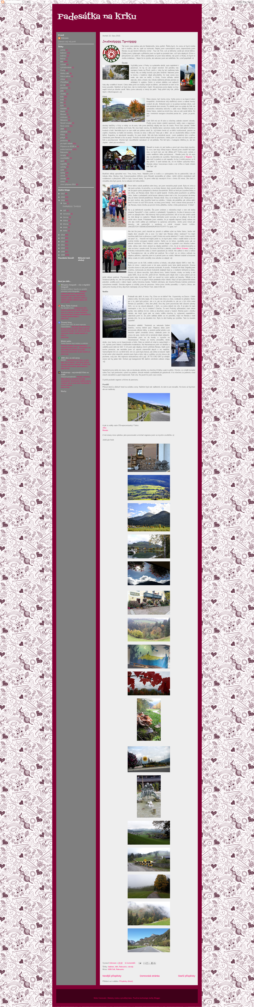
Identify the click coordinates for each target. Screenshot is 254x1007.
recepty (63, 155)
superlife (63, 164)
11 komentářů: (130, 963)
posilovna (64, 141)
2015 (63, 200)
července (67, 214)
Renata (105, 430)
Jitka (104, 428)
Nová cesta (64, 126)
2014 (63, 235)
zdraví (62, 182)
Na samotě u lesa (67, 308)
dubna (65, 221)
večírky (63, 167)
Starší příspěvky (186, 976)
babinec (111, 967)
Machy (63, 391)
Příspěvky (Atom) (126, 981)
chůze (62, 79)
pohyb (62, 138)
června (66, 217)
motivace (63, 117)
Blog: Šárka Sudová (69, 306)
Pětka (62, 135)
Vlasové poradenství (68, 377)
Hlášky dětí (64, 73)
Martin (62, 111)
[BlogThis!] (147, 963)
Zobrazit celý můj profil (67, 42)
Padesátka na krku (97, 17)
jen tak (62, 85)
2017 (63, 194)
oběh (62, 129)
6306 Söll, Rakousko (116, 969)
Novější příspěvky (112, 976)
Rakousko (123, 967)
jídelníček (64, 88)
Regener (189, 157)
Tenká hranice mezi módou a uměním (74, 343)
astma (62, 50)
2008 (63, 255)
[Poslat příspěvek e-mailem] (140, 963)
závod (62, 176)
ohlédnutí (63, 132)
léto (61, 102)
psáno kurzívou (66, 149)
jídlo (62, 91)
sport (62, 161)
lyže (62, 106)
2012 (63, 242)
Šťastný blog (66, 322)
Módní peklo (66, 341)
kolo (62, 97)
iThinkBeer (64, 82)
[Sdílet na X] (149, 963)
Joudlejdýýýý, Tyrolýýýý (119, 41)
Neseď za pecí (66, 123)
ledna (65, 231)
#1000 (63, 360)
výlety (62, 173)
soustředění (64, 158)
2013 (63, 238)
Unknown (65, 38)
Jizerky (63, 94)
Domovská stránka (150, 976)
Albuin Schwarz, (182, 248)
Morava (63, 114)
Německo (64, 120)
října (65, 203)
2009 (63, 252)
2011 (63, 245)
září (65, 210)
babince (63, 53)
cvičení (63, 65)
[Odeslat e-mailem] (144, 963)
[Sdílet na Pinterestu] (154, 963)
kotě (62, 100)
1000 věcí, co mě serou (70, 358)
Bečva (62, 59)
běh (116, 967)
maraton (63, 108)
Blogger (157, 998)
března (66, 224)
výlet (62, 170)
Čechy (62, 70)
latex (130, 998)
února (65, 227)
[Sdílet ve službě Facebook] (152, 963)
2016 (63, 197)
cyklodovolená (65, 67)
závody (130, 967)
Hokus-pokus (65, 76)
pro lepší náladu (66, 144)
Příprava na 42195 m (68, 146)
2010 (63, 248)
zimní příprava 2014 (68, 184)
